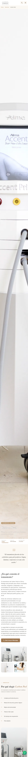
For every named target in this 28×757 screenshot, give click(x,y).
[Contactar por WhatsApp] (25, 753)
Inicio (2, 7)
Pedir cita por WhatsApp (11, 640)
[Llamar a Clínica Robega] (21, 2)
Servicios (7, 7)
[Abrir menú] (25, 2)
